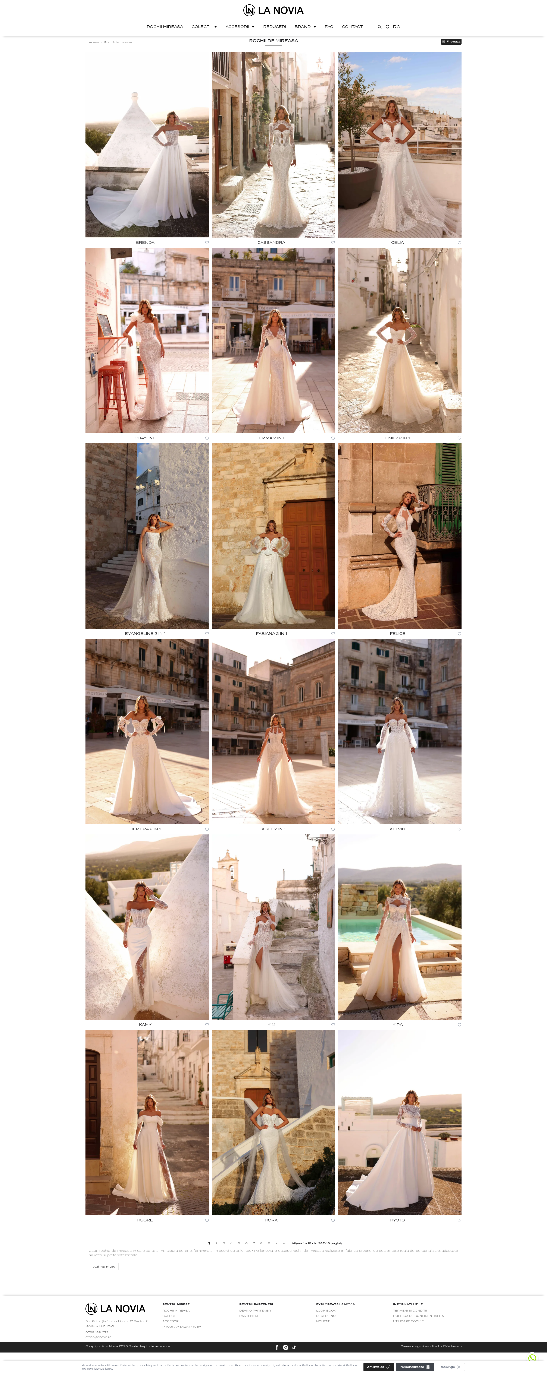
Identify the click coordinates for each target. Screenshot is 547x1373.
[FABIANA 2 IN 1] (273, 536)
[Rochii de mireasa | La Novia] (273, 10)
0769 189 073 (96, 1332)
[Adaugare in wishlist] (207, 243)
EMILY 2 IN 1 (397, 438)
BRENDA (145, 243)
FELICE (397, 634)
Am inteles (375, 1367)
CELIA (397, 243)
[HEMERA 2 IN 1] (147, 731)
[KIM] (273, 927)
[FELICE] (400, 536)
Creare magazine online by (431, 1346)
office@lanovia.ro (98, 1337)
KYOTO (397, 1220)
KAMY (145, 1025)
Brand (303, 27)
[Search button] (380, 27)
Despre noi (326, 1315)
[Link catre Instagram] (285, 1347)
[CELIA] (400, 145)
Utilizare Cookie (408, 1321)
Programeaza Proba (181, 1326)
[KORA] (273, 1122)
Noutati (323, 1321)
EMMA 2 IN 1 (271, 438)
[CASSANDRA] (273, 145)
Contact (352, 27)
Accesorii (237, 27)
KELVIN (397, 829)
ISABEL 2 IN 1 (271, 829)
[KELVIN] (400, 731)
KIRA (398, 1025)
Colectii (202, 27)
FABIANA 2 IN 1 (271, 634)
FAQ (329, 27)
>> (283, 1243)
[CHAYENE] (147, 340)
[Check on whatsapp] (532, 1358)
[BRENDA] (147, 145)
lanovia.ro (268, 1250)
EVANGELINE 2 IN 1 (145, 634)
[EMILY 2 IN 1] (400, 340)
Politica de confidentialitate (420, 1315)
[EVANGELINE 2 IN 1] (147, 536)
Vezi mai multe (104, 1266)
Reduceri (274, 27)
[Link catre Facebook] (277, 1347)
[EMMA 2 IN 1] (273, 340)
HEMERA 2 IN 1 (145, 829)
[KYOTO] (400, 1122)
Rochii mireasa (165, 27)
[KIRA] (400, 927)
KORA (271, 1220)
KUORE (145, 1220)
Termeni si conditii (410, 1310)
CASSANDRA (271, 243)
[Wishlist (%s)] (387, 27)
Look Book (326, 1310)
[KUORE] (147, 1122)
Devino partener (255, 1310)
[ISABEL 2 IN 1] (273, 731)
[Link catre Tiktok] (294, 1347)
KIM (271, 1025)
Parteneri (248, 1315)
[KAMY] (147, 927)
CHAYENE (145, 438)
